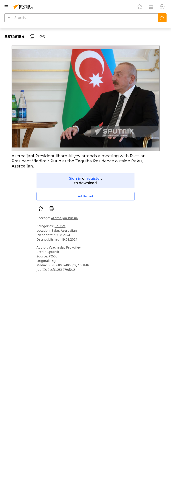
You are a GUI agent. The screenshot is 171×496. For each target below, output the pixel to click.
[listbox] (41, 208)
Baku (55, 230)
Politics (60, 226)
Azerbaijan (69, 230)
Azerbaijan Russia (64, 218)
